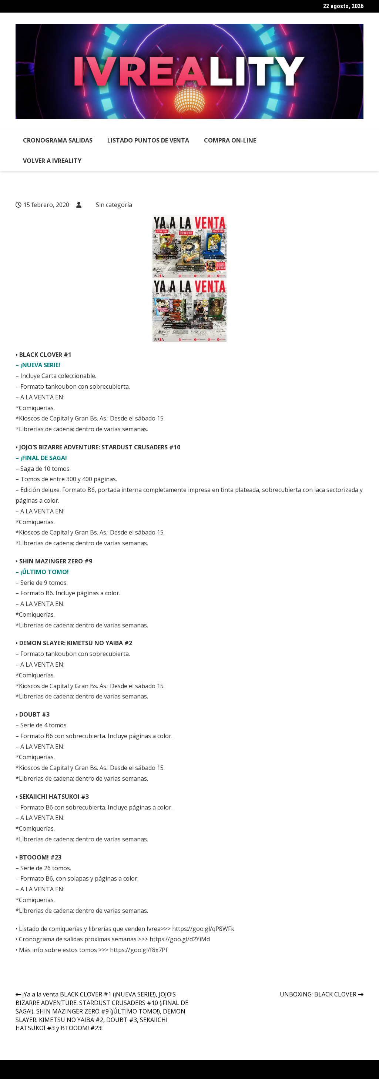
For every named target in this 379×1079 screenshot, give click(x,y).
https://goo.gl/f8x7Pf (139, 950)
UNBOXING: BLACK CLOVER (318, 994)
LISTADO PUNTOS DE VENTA (148, 140)
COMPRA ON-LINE (230, 140)
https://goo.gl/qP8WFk (202, 929)
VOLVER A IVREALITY (52, 161)
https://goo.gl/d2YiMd (180, 939)
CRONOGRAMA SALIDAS (58, 140)
